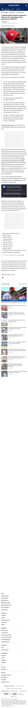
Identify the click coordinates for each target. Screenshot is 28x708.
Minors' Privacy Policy (6, 635)
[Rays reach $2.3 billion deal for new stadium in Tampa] (4, 323)
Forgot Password (5, 682)
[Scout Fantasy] (21, 694)
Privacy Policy (4, 632)
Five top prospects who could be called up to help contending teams (16, 313)
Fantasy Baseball (20, 12)
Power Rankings (4, 12)
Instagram (3, 660)
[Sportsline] (14, 691)
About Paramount (5, 620)
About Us (3, 615)
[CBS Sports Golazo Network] (14, 688)
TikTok (2, 658)
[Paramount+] (23, 690)
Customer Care (5, 650)
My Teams (3, 679)
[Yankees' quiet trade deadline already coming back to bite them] (4, 330)
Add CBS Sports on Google (9, 26)
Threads (3, 667)
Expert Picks (12, 12)
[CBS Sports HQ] (20, 686)
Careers (3, 617)
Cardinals (23, 47)
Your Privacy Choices (6, 637)
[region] (14, 294)
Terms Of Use (4, 630)
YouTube (3, 655)
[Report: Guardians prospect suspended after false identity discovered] (4, 366)
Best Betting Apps (5, 603)
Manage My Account (6, 675)
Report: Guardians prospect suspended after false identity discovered (15, 365)
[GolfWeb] (14, 696)
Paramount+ (4, 622)
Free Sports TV (4, 600)
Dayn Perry (5, 21)
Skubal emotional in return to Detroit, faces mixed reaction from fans (17, 357)
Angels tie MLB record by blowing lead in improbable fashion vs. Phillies (17, 350)
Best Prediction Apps (6, 605)
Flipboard (3, 669)
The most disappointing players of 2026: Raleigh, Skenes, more (16, 335)
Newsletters (4, 677)
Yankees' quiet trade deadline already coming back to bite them (17, 328)
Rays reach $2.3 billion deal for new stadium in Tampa (16, 320)
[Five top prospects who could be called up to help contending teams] (4, 315)
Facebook (3, 662)
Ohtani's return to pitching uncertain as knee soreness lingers (17, 342)
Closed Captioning (5, 639)
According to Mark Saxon (7, 125)
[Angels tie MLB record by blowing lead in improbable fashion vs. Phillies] (4, 352)
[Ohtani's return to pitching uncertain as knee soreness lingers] (4, 344)
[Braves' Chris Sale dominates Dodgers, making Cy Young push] (4, 374)
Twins (2, 168)
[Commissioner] (7, 693)
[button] (1, 5)
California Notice (5, 642)
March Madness (5, 607)
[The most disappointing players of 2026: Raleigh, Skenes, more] (4, 337)
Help (2, 647)
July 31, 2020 (21, 255)
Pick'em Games (5, 596)
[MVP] (15, 693)
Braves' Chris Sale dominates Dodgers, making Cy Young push (17, 372)
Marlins (23, 159)
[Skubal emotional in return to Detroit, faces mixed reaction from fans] (4, 359)
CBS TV (3, 624)
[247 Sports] (5, 690)
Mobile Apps (4, 609)
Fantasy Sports (4, 598)
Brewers (6, 49)
